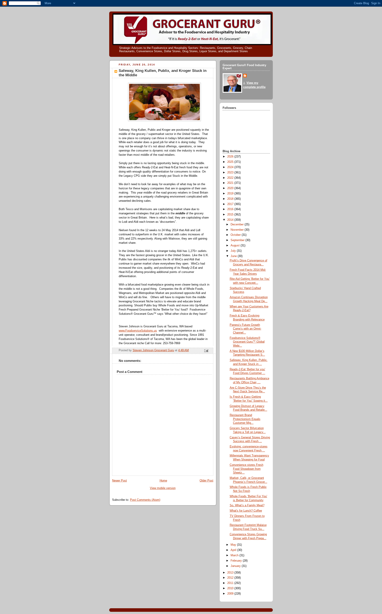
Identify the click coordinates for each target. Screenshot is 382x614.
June (234, 256)
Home (163, 480)
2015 (230, 214)
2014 (230, 219)
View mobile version (163, 488)
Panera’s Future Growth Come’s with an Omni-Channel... (245, 328)
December (237, 224)
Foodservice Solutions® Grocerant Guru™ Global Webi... (247, 341)
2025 (230, 161)
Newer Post (119, 480)
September (238, 240)
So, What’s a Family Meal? (247, 505)
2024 (230, 167)
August (236, 245)
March (235, 555)
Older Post (206, 480)
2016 (230, 209)
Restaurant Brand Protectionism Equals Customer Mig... (245, 419)
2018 (230, 198)
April (234, 550)
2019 (230, 193)
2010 (230, 588)
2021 (230, 182)
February (237, 560)
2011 (230, 583)
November (237, 229)
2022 (230, 177)
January (236, 566)
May (234, 544)
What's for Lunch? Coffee (246, 510)
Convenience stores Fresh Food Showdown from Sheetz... (246, 468)
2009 (230, 593)
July (234, 250)
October (236, 234)
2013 (230, 572)
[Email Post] (206, 350)
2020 (230, 188)
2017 (230, 204)
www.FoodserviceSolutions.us (138, 330)
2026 (230, 156)
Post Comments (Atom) (145, 499)
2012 (230, 577)
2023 (230, 172)
